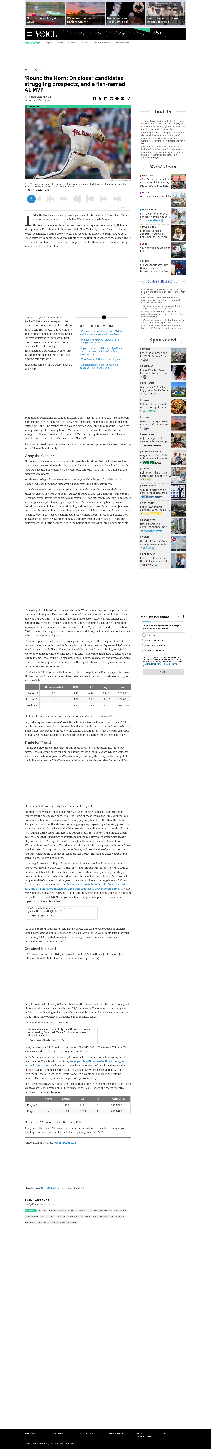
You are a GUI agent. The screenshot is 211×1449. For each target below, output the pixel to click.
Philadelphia (60, 1210)
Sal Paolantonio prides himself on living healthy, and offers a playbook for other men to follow (163, 292)
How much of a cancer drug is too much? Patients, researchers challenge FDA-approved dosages (162, 155)
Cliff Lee (72, 1210)
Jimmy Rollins (31, 1216)
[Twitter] (100, 99)
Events (140, 32)
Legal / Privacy (116, 1433)
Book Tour (147, 366)
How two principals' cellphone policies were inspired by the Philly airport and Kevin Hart (163, 141)
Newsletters (122, 42)
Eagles (48, 42)
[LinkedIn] (105, 99)
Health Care (148, 554)
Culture (120, 32)
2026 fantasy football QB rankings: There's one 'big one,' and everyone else (163, 127)
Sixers (71, 42)
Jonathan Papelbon (88, 1210)
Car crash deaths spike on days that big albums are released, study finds (161, 307)
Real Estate (148, 383)
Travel (145, 400)
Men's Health (149, 209)
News (81, 32)
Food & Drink (149, 226)
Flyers (60, 42)
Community (148, 502)
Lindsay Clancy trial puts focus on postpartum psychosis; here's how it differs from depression (162, 314)
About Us (30, 1433)
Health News (149, 519)
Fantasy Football (102, 42)
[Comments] (117, 99)
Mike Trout (30, 1222)
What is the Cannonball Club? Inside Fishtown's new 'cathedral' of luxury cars (161, 147)
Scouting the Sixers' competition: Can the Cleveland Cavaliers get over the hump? (162, 133)
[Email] (122, 99)
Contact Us (86, 1433)
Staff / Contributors (143, 1435)
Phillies (84, 42)
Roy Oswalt (72, 1222)
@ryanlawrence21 (39, 1029)
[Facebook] (94, 99)
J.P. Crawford (73, 1216)
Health (101, 32)
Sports (159, 33)
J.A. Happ (61, 1216)
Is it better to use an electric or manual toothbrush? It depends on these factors (161, 326)
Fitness (146, 349)
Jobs (144, 243)
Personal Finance (151, 451)
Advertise (57, 1433)
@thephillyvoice (60, 1029)
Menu (29, 34)
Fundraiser (148, 434)
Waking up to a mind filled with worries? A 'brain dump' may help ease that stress (163, 321)
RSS (165, 1433)
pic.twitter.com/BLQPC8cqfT (45, 911)
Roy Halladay (105, 1210)
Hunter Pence (120, 1210)
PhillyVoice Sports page (55, 1188)
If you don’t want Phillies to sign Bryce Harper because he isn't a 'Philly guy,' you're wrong (101, 351)
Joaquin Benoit (47, 1216)
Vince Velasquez (101, 1216)
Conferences (149, 485)
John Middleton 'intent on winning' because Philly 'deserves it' (99, 366)
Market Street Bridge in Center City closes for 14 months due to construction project (162, 122)
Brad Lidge (86, 1216)
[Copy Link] (128, 99)
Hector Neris (117, 1216)
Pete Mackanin (58, 1222)
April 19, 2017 (52, 915)
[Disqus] (78, 1307)
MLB (43, 106)
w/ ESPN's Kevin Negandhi (102, 359)
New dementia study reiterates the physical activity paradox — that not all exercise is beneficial (161, 300)
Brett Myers (43, 1222)
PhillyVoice (46, 34)
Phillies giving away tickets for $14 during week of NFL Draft (99, 341)
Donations (148, 175)
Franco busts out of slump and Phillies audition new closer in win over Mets (101, 332)
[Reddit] (111, 99)
